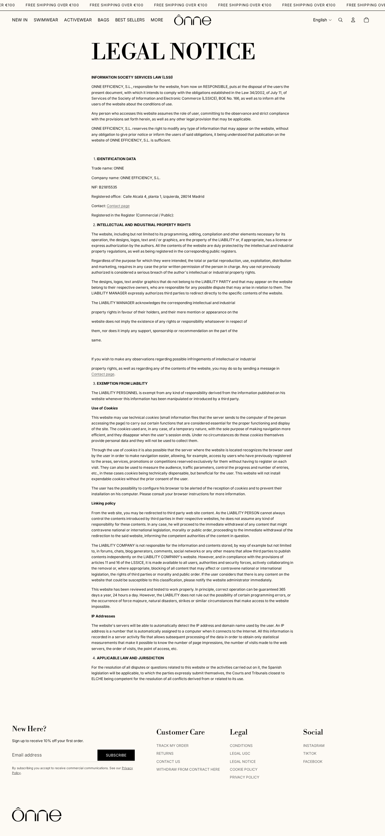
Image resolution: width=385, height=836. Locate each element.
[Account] (353, 19)
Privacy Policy (244, 777)
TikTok (309, 753)
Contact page (118, 206)
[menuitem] (157, 19)
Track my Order (172, 745)
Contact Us (168, 761)
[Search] (340, 19)
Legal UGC (240, 753)
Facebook (312, 761)
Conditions (241, 745)
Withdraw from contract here (188, 769)
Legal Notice (243, 761)
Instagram (314, 745)
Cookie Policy (243, 769)
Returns (165, 753)
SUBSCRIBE (116, 755)
